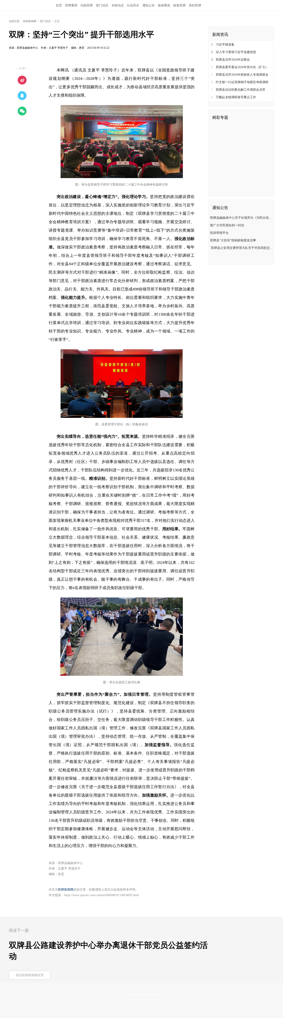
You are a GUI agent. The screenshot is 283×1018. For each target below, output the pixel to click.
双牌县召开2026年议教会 (230, 59)
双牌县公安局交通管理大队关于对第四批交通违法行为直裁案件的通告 (241, 248)
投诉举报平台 (219, 232)
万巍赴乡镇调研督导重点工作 (233, 97)
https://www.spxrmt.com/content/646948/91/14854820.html (101, 895)
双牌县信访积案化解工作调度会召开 (238, 89)
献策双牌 (179, 5)
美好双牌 (195, 5)
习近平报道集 (222, 44)
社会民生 (133, 5)
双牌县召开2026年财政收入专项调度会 (239, 74)
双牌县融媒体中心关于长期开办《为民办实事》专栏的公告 (241, 217)
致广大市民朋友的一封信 (227, 225)
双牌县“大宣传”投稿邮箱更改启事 (233, 240)
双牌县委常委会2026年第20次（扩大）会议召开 (242, 67)
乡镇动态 (117, 5)
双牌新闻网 (29, 21)
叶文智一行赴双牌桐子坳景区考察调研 (239, 82)
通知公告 (148, 5)
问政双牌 (86, 5)
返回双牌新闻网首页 (30, 975)
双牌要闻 (71, 5)
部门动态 (102, 5)
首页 (59, 5)
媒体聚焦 (164, 5)
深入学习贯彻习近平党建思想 (233, 52)
